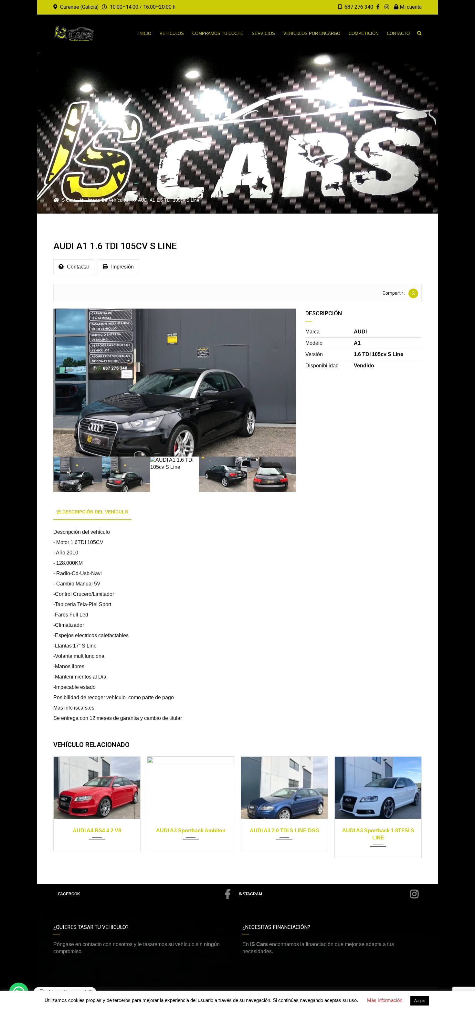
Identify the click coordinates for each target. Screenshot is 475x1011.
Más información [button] (384, 1000)
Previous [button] (67, 382)
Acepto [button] (419, 1001)
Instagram (250, 894)
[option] (174, 383)
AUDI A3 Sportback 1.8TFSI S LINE (284, 834)
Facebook (69, 894)
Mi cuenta (410, 7)
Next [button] (282, 382)
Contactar (78, 266)
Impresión (122, 266)
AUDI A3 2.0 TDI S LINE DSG (191, 830)
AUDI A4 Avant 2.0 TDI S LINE (378, 830)
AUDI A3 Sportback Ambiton (97, 830)
